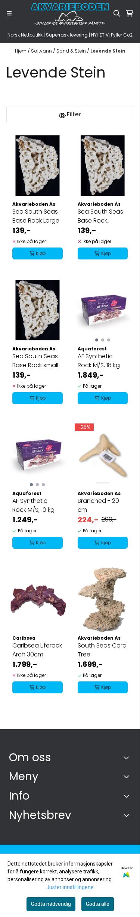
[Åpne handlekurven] (129, 13)
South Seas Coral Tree (103, 650)
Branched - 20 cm (98, 505)
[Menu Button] (9, 13)
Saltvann (42, 51)
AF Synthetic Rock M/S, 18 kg (99, 360)
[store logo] (70, 13)
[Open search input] (116, 13)
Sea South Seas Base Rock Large (35, 216)
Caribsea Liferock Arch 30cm (37, 650)
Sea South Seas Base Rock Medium (100, 216)
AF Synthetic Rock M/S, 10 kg (33, 505)
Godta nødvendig (51, 904)
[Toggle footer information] (128, 757)
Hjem (21, 51)
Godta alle (97, 904)
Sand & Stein (71, 51)
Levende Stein (107, 51)
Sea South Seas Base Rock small (35, 360)
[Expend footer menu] (128, 776)
